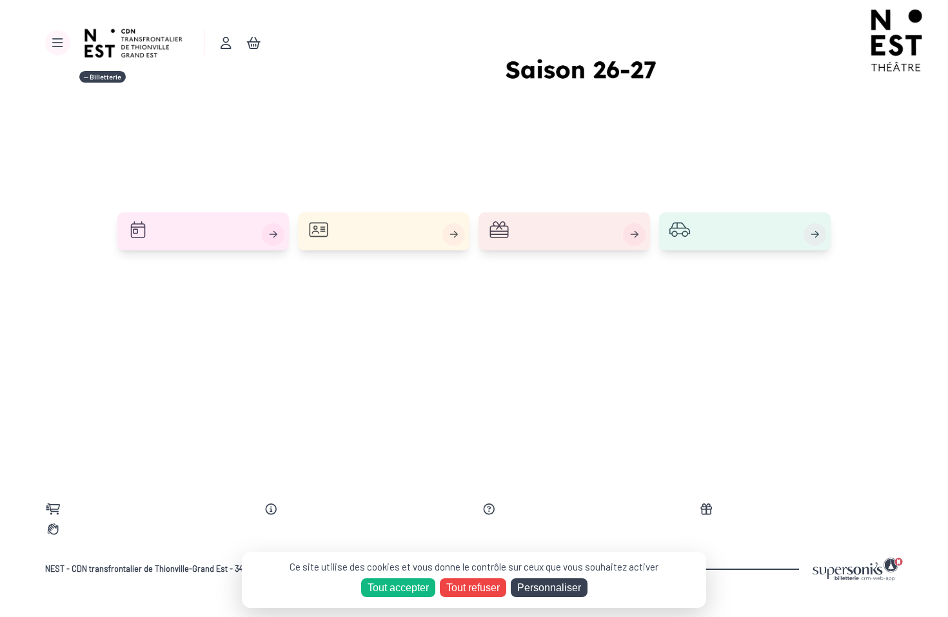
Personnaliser (549, 587)
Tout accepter (398, 587)
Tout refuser (473, 587)
